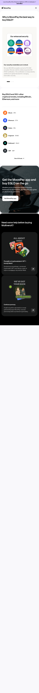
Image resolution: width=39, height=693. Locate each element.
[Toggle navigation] (35, 7)
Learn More (20, 3)
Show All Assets (18, 158)
